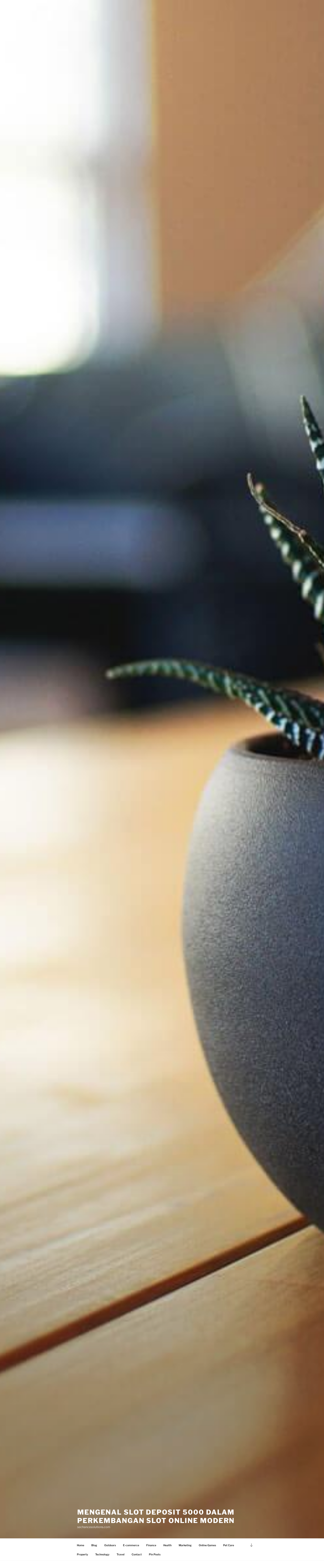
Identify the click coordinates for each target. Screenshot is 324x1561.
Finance (151, 1545)
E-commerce (131, 1545)
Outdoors (110, 1545)
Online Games (207, 1545)
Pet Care (228, 1545)
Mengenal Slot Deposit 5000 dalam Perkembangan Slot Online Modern (156, 1516)
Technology (102, 1554)
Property (82, 1554)
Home (80, 1545)
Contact (137, 1554)
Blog (94, 1545)
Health (167, 1545)
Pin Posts (154, 1554)
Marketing (185, 1545)
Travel (120, 1554)
